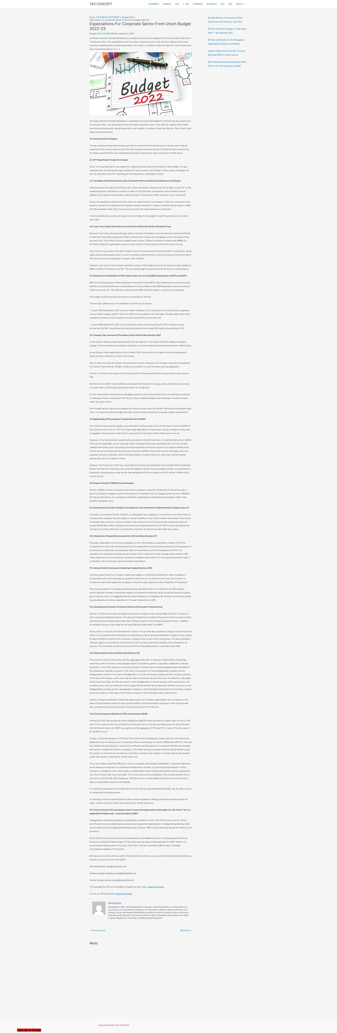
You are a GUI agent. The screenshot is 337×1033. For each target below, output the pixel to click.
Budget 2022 (95, 33)
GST (177, 4)
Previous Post (97, 930)
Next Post (186, 930)
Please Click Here (155, 887)
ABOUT (239, 4)
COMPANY (198, 4)
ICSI (230, 4)
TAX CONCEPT (101, 4)
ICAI (222, 4)
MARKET (167, 4)
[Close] (100, 1030)
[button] (244, 4)
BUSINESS (212, 4)
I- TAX (186, 4)
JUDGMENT (153, 4)
